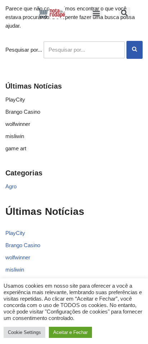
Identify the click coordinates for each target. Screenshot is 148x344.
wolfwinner (17, 124)
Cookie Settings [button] (24, 332)
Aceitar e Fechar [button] (70, 332)
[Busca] (134, 50)
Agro (11, 186)
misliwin (14, 136)
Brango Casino (22, 112)
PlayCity (15, 99)
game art (15, 148)
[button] (96, 13)
